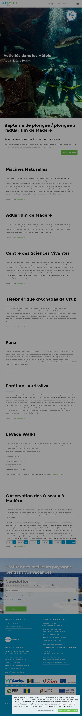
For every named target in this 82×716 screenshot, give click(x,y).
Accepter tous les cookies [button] (68, 711)
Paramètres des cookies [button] (46, 711)
